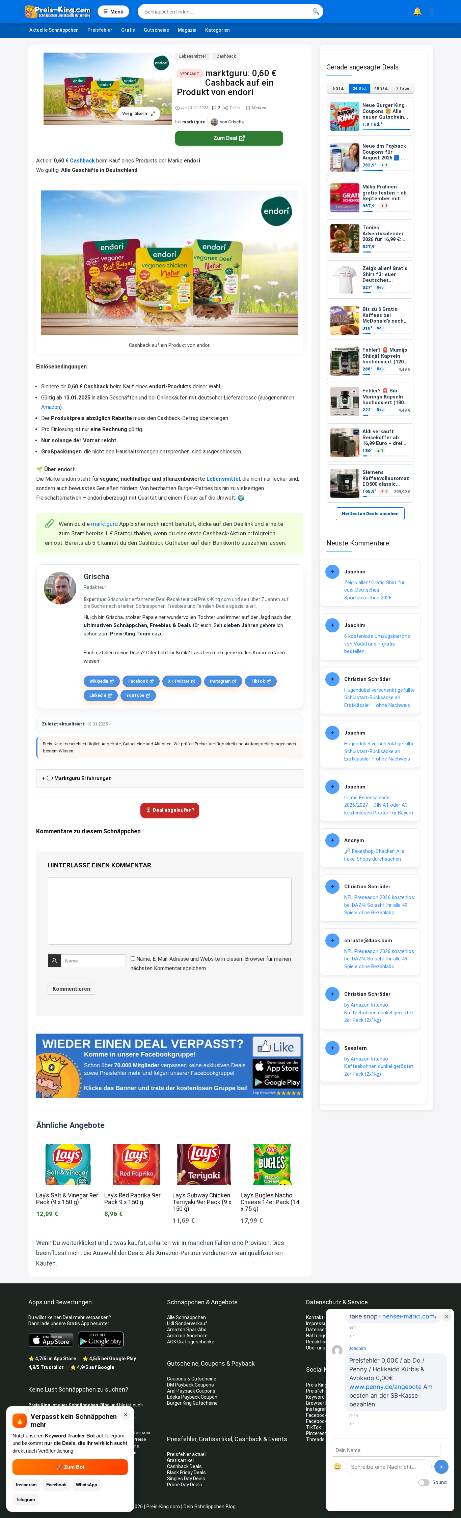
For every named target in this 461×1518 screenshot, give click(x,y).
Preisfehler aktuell (187, 1454)
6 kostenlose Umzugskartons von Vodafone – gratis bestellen (377, 643)
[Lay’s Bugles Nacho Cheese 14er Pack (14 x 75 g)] (272, 1148)
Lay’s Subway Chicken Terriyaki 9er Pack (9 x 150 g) (202, 1202)
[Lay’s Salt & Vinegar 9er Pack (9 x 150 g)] (67, 1148)
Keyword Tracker (324, 1397)
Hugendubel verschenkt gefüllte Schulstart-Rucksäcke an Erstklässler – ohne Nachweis (379, 697)
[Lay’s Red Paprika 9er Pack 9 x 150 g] (135, 1148)
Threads (315, 1439)
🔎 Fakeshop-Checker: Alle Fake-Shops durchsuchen (374, 855)
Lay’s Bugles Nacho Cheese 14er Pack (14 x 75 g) (270, 1202)
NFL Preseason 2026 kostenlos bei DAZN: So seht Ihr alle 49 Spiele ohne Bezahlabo (379, 905)
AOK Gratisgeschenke (190, 1341)
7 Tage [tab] (402, 88)
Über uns (315, 1347)
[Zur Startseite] (61, 11)
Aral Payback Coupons (191, 1391)
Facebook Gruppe (325, 1421)
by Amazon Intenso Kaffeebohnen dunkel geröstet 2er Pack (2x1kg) (378, 1012)
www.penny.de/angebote (385, 1386)
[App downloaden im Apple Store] (51, 1339)
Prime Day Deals (184, 1484)
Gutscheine (156, 30)
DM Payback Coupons (190, 1385)
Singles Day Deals (186, 1478)
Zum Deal (225, 138)
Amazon (50, 407)
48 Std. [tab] (381, 88)
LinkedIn (97, 695)
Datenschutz (320, 1329)
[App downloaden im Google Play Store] (101, 1339)
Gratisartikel (180, 1460)
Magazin (187, 30)
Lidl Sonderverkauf (187, 1323)
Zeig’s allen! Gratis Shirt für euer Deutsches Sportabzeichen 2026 (374, 590)
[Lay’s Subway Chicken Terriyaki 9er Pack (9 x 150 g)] (203, 1148)
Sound (439, 1482)
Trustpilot (46, 1367)
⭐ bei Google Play (109, 1358)
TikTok (258, 681)
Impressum (318, 1323)
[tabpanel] (370, 300)
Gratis (128, 30)
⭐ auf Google (92, 1367)
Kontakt (314, 1317)
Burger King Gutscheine (192, 1403)
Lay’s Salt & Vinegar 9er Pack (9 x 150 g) (67, 1199)
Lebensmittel (192, 56)
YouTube (135, 695)
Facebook (138, 681)
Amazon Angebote (187, 1335)
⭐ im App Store (52, 1358)
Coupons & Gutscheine (191, 1378)
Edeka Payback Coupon (192, 1397)
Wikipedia (98, 681)
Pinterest (316, 1433)
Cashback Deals (184, 1466)
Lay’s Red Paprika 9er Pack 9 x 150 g (132, 1199)
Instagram (220, 681)
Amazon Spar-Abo (187, 1329)
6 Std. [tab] (338, 88)
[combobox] (230, 11)
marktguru (194, 121)
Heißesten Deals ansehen (370, 513)
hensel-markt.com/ (409, 1315)
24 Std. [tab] (360, 88)
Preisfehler (99, 30)
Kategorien (217, 30)
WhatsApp (86, 1484)
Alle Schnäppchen (186, 1317)
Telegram (25, 1499)
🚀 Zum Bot (70, 1467)
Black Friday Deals (186, 1472)
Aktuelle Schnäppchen (54, 30)
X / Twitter (178, 681)
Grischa (96, 576)
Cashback (226, 56)
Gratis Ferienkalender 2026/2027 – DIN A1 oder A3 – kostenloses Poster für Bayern (378, 805)
